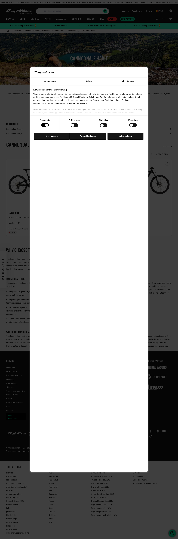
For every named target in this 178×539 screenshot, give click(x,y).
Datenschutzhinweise (65, 103)
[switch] (74, 125)
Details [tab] (89, 81)
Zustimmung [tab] (50, 81)
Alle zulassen (51, 136)
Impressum (81, 103)
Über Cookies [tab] (128, 81)
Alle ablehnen (125, 136)
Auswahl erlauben (88, 136)
